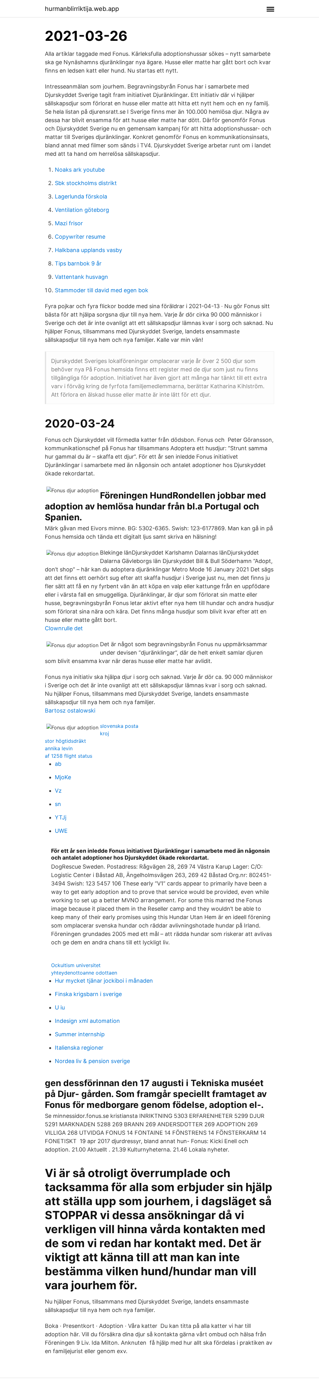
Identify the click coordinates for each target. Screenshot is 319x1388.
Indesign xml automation (87, 1021)
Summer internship (80, 1034)
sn (58, 804)
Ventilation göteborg (82, 210)
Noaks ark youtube (80, 169)
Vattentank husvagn (81, 277)
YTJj (60, 817)
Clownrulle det (64, 628)
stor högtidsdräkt (65, 741)
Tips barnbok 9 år (78, 263)
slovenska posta (119, 726)
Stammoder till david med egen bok (101, 290)
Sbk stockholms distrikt (86, 183)
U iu (60, 1007)
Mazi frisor (69, 223)
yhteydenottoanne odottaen (84, 973)
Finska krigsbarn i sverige (88, 994)
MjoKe (63, 777)
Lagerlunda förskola (81, 196)
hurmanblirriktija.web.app (82, 9)
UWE (61, 831)
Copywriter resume (80, 236)
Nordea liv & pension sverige (92, 1061)
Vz (58, 790)
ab (58, 764)
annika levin (59, 748)
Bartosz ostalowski (70, 710)
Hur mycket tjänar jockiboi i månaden (104, 980)
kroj (104, 733)
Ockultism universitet (76, 965)
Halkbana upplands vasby (88, 250)
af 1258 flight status (68, 756)
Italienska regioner (79, 1047)
